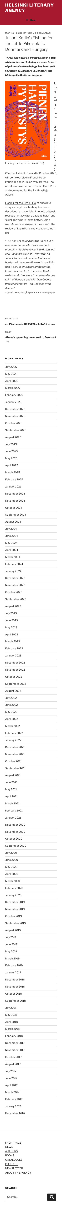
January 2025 (13, 486)
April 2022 (11, 719)
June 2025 (11, 451)
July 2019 (11, 937)
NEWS (9, 1146)
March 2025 (12, 472)
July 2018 (11, 1007)
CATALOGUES (13, 1159)
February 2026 (14, 395)
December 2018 (15, 979)
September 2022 (15, 683)
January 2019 (13, 972)
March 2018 (12, 1028)
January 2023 (13, 655)
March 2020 (12, 881)
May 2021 (11, 789)
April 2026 (11, 381)
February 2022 (14, 733)
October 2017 (13, 1057)
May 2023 (11, 627)
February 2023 (14, 648)
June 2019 (11, 944)
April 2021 (11, 796)
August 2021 (13, 775)
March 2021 (12, 803)
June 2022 (11, 704)
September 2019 (15, 923)
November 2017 (15, 1050)
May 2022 (11, 711)
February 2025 (14, 479)
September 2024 (15, 514)
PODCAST (11, 1164)
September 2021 (15, 768)
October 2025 (13, 423)
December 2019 (15, 902)
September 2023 (15, 599)
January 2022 (13, 740)
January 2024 (13, 571)
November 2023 (15, 585)
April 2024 (11, 550)
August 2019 (13, 930)
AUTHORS (11, 1151)
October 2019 (13, 916)
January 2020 (13, 895)
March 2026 (12, 387)
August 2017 (13, 1064)
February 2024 (14, 564)
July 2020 (11, 852)
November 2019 (15, 909)
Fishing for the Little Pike (20, 202)
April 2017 (11, 1085)
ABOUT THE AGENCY (18, 1172)
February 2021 (14, 810)
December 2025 (15, 409)
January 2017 (13, 1106)
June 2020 (11, 859)
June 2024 (11, 535)
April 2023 (11, 634)
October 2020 (13, 838)
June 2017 (11, 1078)
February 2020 (14, 888)
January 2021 (13, 817)
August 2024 (13, 521)
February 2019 (14, 965)
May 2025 (11, 458)
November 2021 (15, 754)
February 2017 (14, 1099)
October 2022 (13, 676)
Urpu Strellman (39, 33)
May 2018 (11, 1014)
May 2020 (11, 866)
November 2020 (15, 831)
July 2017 (10, 1071)
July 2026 (11, 366)
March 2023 (12, 641)
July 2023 (11, 613)
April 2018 (11, 1022)
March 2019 (12, 958)
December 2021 (15, 747)
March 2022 (12, 726)
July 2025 (11, 444)
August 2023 (13, 606)
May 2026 (11, 374)
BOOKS (9, 1155)
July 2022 (11, 698)
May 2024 (11, 542)
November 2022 (15, 669)
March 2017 (12, 1092)
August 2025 (13, 437)
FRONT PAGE (13, 1142)
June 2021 (11, 782)
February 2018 (14, 1035)
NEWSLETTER (14, 1168)
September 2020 (15, 845)
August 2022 (13, 690)
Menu (33, 20)
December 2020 (15, 824)
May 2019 (11, 951)
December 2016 (15, 1113)
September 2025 (15, 430)
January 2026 (13, 402)
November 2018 (15, 986)
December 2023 (15, 578)
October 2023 (13, 592)
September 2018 (15, 1000)
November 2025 (15, 416)
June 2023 (11, 620)
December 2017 (15, 1043)
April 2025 (11, 465)
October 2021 (13, 761)
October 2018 (13, 993)
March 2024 (12, 557)
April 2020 (11, 874)
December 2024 (15, 493)
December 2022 (15, 662)
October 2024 (13, 507)
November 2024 (15, 500)
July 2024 (11, 528)
